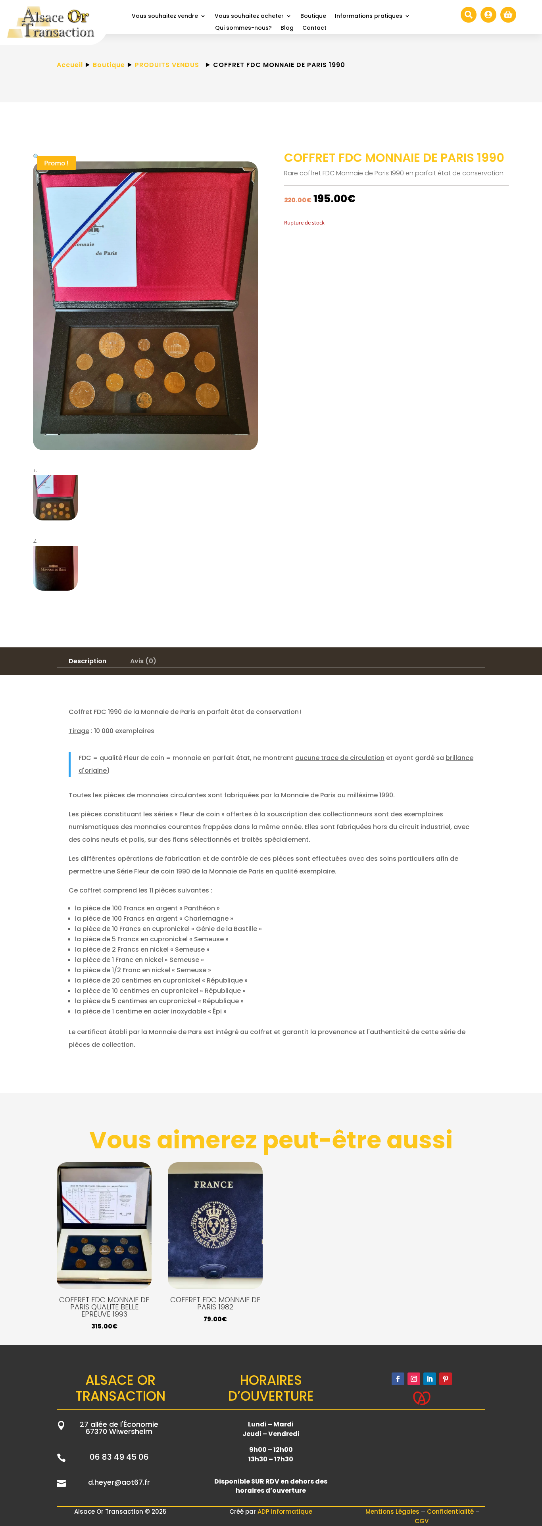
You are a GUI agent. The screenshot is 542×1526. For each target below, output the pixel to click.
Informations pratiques (368, 16)
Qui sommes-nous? (243, 28)
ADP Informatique (285, 1511)
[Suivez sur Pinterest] (445, 1378)
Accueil (70, 64)
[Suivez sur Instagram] (413, 1378)
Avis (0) (143, 661)
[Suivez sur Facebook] (398, 1378)
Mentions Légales (393, 1511)
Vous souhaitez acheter (249, 16)
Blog (287, 28)
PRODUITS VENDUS (167, 64)
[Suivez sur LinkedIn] (429, 1378)
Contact (314, 28)
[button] (36, 156)
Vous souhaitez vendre (165, 16)
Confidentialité (451, 1511)
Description (87, 661)
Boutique (313, 16)
